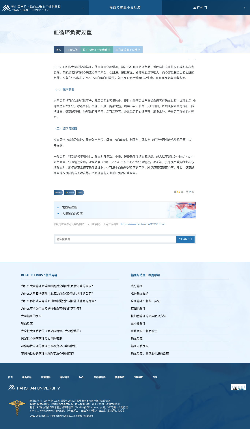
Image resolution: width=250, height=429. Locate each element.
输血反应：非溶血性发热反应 (150, 353)
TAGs (81, 377)
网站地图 (64, 377)
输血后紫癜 (69, 207)
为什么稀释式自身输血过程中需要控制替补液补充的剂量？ (59, 301)
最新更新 (27, 377)
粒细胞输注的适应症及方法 (148, 316)
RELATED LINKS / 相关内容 (39, 275)
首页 (59, 49)
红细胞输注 (138, 308)
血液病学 (72, 49)
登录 (155, 377)
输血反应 (70, 192)
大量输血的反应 (72, 214)
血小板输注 (138, 323)
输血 (81, 192)
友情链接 (46, 377)
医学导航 (138, 377)
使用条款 (119, 377)
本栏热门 (200, 7)
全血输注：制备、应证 (145, 301)
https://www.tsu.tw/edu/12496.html (143, 224)
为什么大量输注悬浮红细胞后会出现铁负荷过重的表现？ (57, 286)
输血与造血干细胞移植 (45, 7)
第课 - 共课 (184, 192)
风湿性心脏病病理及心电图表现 (41, 338)
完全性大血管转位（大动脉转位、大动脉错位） (52, 331)
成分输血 (137, 286)
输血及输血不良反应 (125, 7)
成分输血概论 (139, 293)
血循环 (59, 192)
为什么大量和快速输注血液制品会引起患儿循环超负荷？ (57, 293)
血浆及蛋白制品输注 (144, 331)
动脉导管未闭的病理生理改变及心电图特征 (49, 346)
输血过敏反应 (139, 346)
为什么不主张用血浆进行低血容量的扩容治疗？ (52, 308)
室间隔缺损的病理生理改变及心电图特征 (47, 353)
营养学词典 (100, 377)
